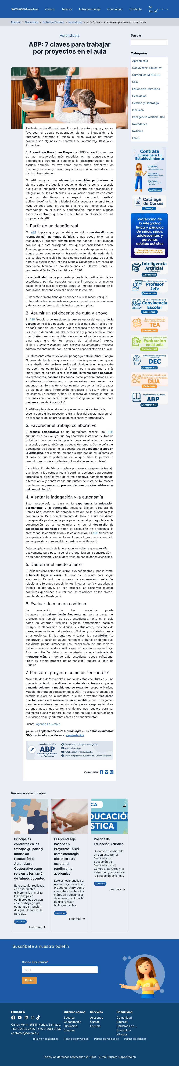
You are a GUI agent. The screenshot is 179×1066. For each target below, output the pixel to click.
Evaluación (139, 96)
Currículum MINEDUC (146, 75)
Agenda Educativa (48, 724)
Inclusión (138, 110)
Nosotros (32, 9)
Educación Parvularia (146, 89)
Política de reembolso (106, 1038)
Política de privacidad (76, 1038)
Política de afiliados (135, 1038)
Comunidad (115, 9)
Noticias (137, 131)
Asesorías (96, 1017)
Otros (135, 138)
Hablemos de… (126, 1026)
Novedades (139, 124)
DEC (135, 82)
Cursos (50, 9)
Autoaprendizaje (89, 9)
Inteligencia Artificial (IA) (148, 117)
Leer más (35, 927)
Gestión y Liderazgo (145, 103)
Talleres (67, 9)
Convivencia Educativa (147, 68)
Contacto (136, 9)
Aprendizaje (20, 921)
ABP (33, 232)
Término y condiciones (45, 1038)
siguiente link (75, 735)
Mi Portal (153, 9)
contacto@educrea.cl (25, 1033)
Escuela (95, 1026)
